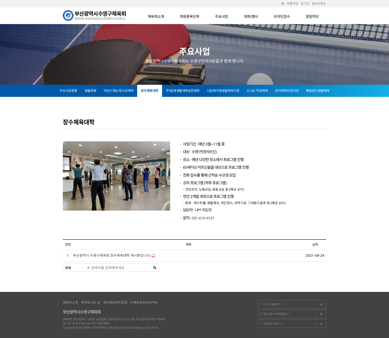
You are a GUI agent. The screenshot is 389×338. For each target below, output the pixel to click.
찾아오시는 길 (90, 302)
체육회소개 (156, 16)
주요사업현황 (68, 91)
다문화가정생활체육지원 (223, 91)
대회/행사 (251, 16)
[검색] (155, 267)
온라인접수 (319, 3)
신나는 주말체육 (257, 91)
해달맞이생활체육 (317, 91)
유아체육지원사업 (287, 91)
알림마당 (312, 16)
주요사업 (221, 16)
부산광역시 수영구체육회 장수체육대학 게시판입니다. (112, 255)
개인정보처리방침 (115, 302)
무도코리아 (152, 327)
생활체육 (90, 91)
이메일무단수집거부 (144, 302)
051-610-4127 (203, 218)
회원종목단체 (189, 16)
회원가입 (292, 3)
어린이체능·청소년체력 (119, 91)
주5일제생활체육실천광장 (183, 91)
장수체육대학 (149, 91)
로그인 (305, 3)
